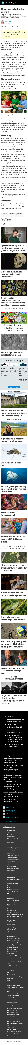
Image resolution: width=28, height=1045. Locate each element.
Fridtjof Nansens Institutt (13, 855)
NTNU (8, 908)
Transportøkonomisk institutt (14, 1006)
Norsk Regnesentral (12, 951)
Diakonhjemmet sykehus (13, 839)
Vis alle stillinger (14, 387)
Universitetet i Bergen (12, 1012)
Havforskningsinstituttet (13, 859)
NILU (8, 893)
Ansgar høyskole (11, 830)
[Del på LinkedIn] (7, 219)
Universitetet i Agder (12, 1010)
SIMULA (9, 980)
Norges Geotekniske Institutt (14, 938)
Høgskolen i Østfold (12, 864)
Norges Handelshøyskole (13, 940)
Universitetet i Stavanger (13, 1019)
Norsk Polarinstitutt (11, 949)
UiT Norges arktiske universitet (14, 1008)
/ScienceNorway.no (12, 817)
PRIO (8, 972)
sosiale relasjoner (8, 216)
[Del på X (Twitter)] (5, 219)
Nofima (8, 932)
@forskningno (10, 807)
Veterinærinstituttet (11, 1029)
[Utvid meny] (26, 2)
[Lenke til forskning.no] (12, 2)
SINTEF (8, 983)
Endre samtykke (11, 821)
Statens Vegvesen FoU (12, 993)
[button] (2, 365)
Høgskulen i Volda (11, 866)
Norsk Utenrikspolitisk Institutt (14, 956)
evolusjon (12, 213)
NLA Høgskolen (10, 898)
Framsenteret (10, 853)
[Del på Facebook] (2, 219)
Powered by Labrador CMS (14, 1041)
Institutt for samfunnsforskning (15, 872)
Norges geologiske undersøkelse (15, 945)
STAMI (8, 991)
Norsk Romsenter (11, 953)
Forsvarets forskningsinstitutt (14, 851)
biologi (19, 213)
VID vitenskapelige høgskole (14, 1031)
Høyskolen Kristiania (12, 870)
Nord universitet (11, 934)
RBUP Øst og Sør (11, 974)
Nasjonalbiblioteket (11, 910)
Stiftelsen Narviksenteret (13, 995)
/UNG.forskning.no (12, 814)
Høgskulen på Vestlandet (13, 868)
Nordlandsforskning (12, 936)
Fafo (8, 845)
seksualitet (19, 216)
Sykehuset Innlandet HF (13, 1000)
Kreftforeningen (11, 877)
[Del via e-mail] (10, 219)
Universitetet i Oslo (11, 1017)
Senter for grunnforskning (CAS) (15, 985)
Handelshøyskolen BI (12, 857)
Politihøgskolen (10, 970)
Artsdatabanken (11, 836)
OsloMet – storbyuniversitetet (14, 965)
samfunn (4, 213)
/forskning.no (10, 811)
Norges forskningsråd (12, 942)
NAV (8, 885)
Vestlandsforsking (11, 1027)
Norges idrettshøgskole (12, 947)
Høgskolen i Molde (11, 862)
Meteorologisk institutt (12, 883)
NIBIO (8, 887)
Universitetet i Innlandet (13, 1014)
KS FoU (8, 875)
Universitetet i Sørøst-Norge (14, 1021)
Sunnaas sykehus (11, 997)
